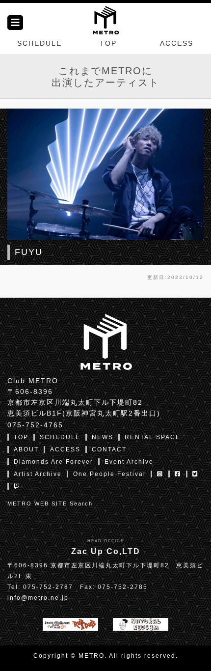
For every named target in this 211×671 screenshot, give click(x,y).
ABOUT (26, 449)
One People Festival (109, 474)
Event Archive (129, 461)
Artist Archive (38, 474)
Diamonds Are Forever (53, 461)
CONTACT (109, 449)
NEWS (102, 437)
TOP (108, 43)
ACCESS (176, 43)
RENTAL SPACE (153, 437)
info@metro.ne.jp (38, 597)
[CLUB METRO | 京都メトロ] (105, 19)
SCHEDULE (39, 43)
